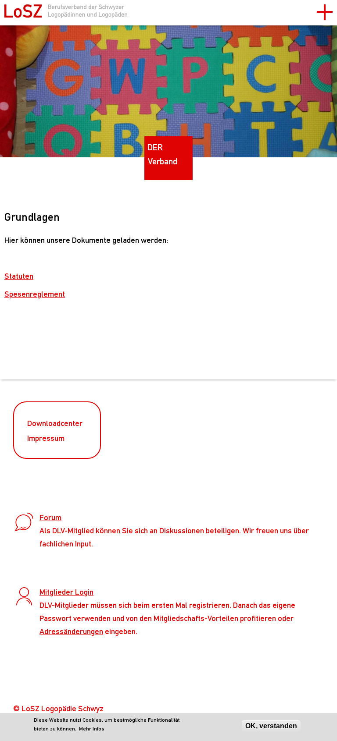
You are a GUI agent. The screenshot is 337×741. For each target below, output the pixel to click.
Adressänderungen (71, 631)
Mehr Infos (91, 729)
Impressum (46, 438)
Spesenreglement (34, 293)
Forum (50, 517)
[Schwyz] (66, 13)
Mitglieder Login (66, 591)
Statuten (18, 275)
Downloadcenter (54, 423)
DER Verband (162, 154)
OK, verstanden (271, 726)
